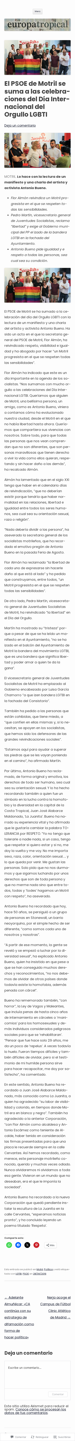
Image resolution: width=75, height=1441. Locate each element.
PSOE (26, 1273)
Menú (37, 11)
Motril (40, 1269)
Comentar (58, 1394)
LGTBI (19, 1273)
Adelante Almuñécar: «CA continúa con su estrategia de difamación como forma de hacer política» (19, 1317)
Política (48, 1269)
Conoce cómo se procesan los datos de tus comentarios (35, 1411)
